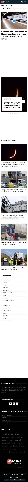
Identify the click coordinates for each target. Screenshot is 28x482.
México (16, 446)
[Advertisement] (14, 62)
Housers (20, 443)
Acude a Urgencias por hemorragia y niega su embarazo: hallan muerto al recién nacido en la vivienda (12, 217)
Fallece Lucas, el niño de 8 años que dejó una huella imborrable (14, 243)
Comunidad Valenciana (9, 303)
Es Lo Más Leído (6, 422)
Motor (10, 446)
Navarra (5, 315)
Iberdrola (4, 446)
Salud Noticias (6, 420)
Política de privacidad (19, 479)
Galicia (5, 308)
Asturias (5, 285)
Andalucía (6, 280)
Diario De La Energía (7, 415)
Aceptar (6, 479)
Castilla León (6, 295)
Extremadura (6, 305)
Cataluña (5, 297)
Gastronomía (5, 443)
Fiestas (10, 440)
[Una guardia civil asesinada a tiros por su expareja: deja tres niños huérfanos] (14, 179)
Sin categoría (5, 452)
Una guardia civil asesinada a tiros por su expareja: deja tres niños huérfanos (14, 190)
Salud (15, 449)
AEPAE (4, 434)
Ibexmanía (4, 417)
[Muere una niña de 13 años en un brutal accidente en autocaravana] (14, 257)
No (11, 479)
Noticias (7, 99)
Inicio (2, 5)
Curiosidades (5, 437)
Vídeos (22, 452)
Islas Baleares (7, 310)
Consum (17, 434)
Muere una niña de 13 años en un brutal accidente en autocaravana (13, 269)
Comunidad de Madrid (9, 300)
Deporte (13, 437)
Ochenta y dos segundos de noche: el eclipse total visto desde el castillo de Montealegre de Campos (12, 104)
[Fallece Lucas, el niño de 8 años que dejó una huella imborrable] (14, 232)
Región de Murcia (7, 320)
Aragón (5, 282)
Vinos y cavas (14, 452)
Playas (3, 449)
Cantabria (5, 290)
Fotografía (17, 440)
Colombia (10, 434)
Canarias (5, 287)
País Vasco (6, 318)
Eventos (4, 440)
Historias (13, 443)
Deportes (19, 437)
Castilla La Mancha (8, 292)
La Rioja (5, 313)
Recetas (10, 449)
